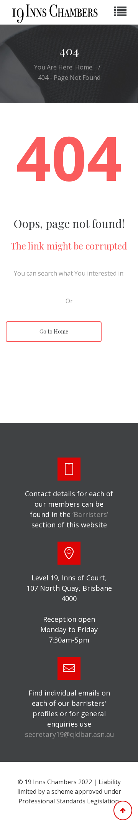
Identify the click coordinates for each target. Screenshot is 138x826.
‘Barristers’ (90, 514)
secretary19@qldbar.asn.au (69, 734)
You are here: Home (63, 67)
